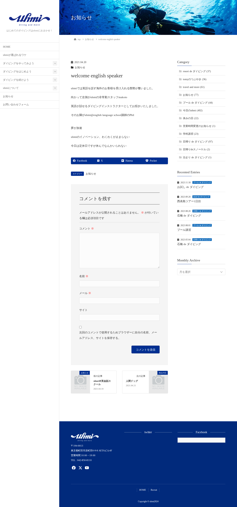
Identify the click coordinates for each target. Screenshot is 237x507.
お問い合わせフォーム (16, 104)
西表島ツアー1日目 (189, 201)
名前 (83, 276)
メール (85, 293)
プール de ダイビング (202, 182)
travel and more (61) (194, 87)
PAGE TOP (228, 488)
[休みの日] (158, 376)
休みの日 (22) (190, 118)
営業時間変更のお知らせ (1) (199, 126)
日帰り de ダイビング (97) (198, 141)
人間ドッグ (132, 381)
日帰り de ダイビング (202, 211)
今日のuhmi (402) (193, 110)
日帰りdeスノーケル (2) (196, 149)
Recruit (154, 490)
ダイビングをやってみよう (18, 63)
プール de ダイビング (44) (198, 102)
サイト (83, 310)
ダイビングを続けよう (16, 79)
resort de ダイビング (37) (197, 71)
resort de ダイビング (201, 197)
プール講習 (184, 229)
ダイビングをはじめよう (17, 71)
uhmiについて (11, 88)
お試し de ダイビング (190, 187)
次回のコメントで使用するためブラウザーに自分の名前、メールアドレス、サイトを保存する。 (118, 335)
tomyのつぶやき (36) (194, 79)
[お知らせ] (80, 376)
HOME (7, 46)
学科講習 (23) (190, 133)
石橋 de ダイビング (189, 215)
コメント (86, 228)
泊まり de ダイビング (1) (197, 157)
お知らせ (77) (190, 94)
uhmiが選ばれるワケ (14, 55)
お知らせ (8, 96)
